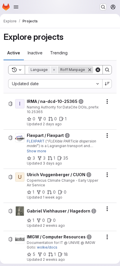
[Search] (107, 69)
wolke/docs (47, 247)
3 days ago (52, 163)
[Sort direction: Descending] (107, 83)
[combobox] (55, 83)
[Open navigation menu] (16, 7)
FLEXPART (36, 141)
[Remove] (89, 69)
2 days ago (52, 124)
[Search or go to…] (103, 6)
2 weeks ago (54, 225)
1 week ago (52, 197)
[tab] (13, 53)
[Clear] (97, 69)
